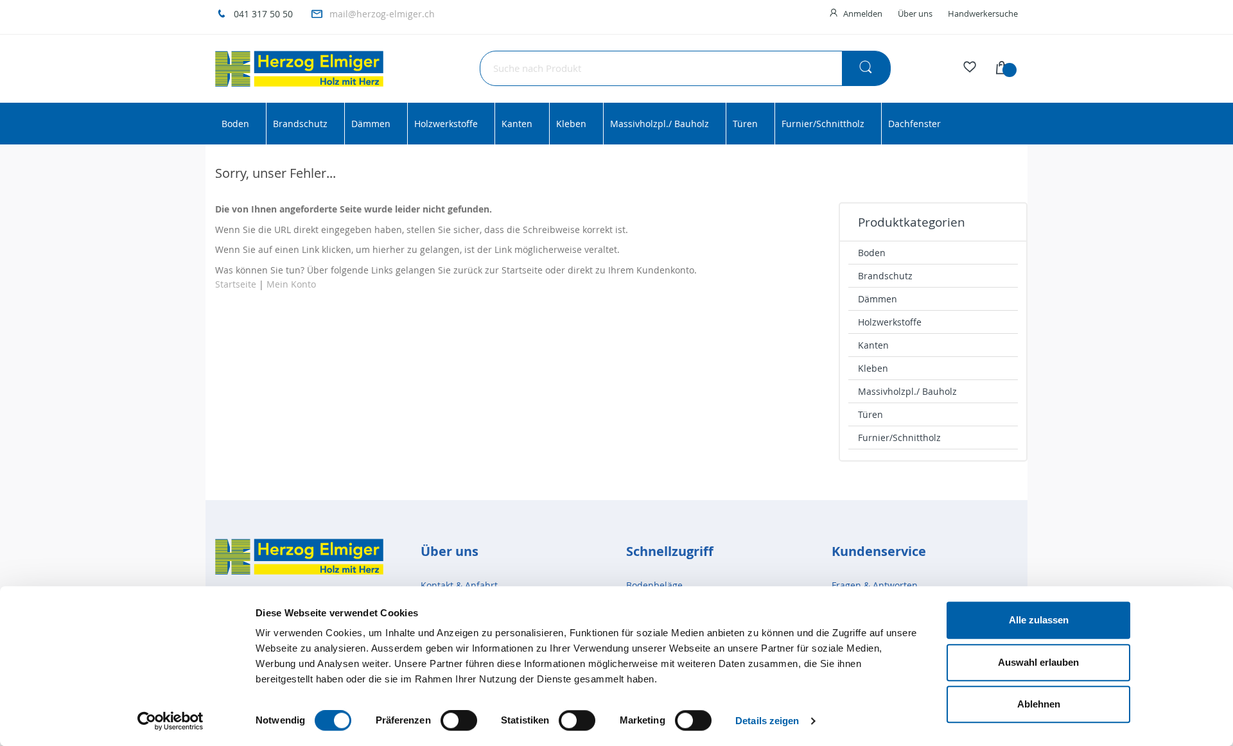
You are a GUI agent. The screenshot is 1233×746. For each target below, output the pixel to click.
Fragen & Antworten (875, 585)
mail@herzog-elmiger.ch (382, 14)
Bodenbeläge (654, 585)
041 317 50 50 (263, 14)
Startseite (235, 284)
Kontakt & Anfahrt (459, 585)
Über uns (915, 13)
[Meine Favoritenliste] (970, 69)
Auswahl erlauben (1038, 662)
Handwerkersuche (983, 13)
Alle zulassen (1039, 619)
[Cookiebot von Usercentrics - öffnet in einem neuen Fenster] (170, 721)
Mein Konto (291, 284)
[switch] (459, 721)
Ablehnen (1038, 703)
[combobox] (685, 68)
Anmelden (862, 13)
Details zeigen (767, 720)
